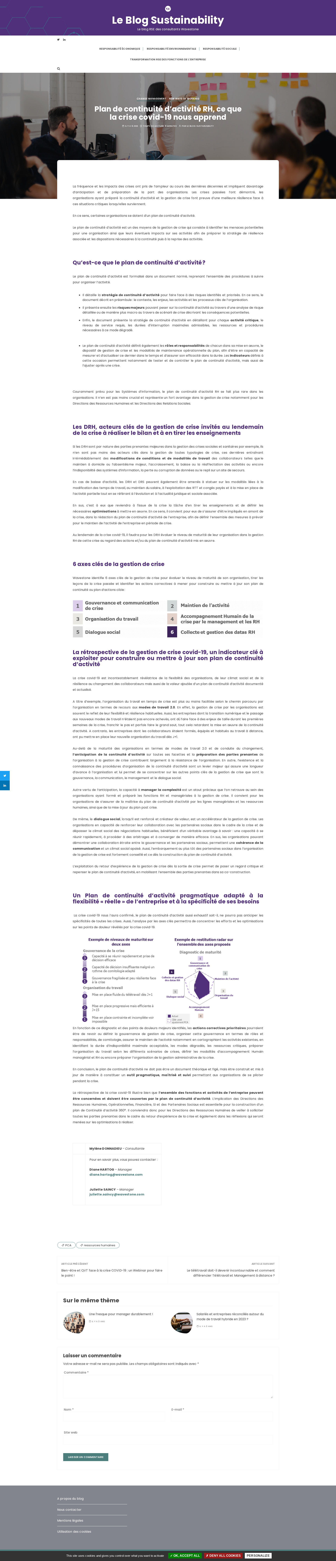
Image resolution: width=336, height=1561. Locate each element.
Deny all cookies (224, 1555)
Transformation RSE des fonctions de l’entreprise (168, 59)
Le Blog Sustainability (168, 20)
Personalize (258, 1555)
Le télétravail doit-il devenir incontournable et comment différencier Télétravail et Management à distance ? (231, 1273)
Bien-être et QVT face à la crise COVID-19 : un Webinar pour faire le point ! (111, 1273)
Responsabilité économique (119, 49)
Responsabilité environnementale (171, 49)
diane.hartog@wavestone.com (116, 1174)
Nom (69, 1409)
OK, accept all (186, 1555)
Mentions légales (70, 1520)
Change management (151, 98)
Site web (70, 1432)
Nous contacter (69, 1509)
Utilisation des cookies (74, 1531)
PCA (68, 1245)
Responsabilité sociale (220, 49)
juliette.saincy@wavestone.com (116, 1194)
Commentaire (76, 1372)
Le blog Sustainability (200, 126)
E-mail (178, 1409)
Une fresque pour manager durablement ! (121, 1314)
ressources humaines (100, 1245)
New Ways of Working (184, 98)
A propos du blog (70, 1498)
